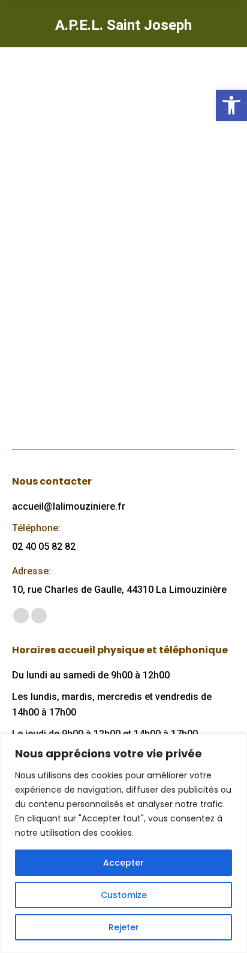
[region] (123, 843)
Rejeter (124, 927)
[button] (231, 105)
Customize (124, 895)
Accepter (123, 863)
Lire (38, 384)
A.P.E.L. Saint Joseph (87, 258)
